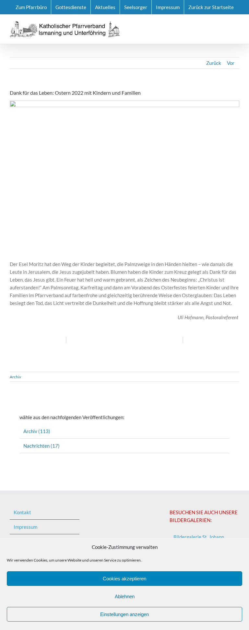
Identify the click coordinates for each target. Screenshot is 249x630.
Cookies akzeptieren (124, 578)
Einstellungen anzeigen (124, 614)
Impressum (25, 527)
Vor (230, 63)
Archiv (15, 376)
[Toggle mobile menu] (236, 24)
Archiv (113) (36, 431)
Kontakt (22, 512)
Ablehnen (125, 596)
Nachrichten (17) (41, 446)
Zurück (213, 63)
